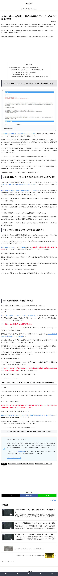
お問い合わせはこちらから (14, 458)
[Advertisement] (29, 50)
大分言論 (4, 463)
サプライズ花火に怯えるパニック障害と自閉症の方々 (23, 72)
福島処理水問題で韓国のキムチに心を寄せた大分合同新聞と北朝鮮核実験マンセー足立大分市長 (27, 415)
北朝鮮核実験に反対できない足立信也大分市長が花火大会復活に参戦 (27, 70)
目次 (27, 64)
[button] (53, 335)
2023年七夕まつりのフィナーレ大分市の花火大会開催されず (23, 67)
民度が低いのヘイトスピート (9, 247)
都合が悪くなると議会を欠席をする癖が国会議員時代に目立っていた (20, 190)
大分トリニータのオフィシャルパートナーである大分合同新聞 (18, 315)
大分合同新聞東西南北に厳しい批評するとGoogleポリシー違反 (18, 133)
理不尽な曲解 (21, 247)
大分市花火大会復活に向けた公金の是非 (20, 74)
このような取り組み (19, 451)
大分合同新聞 (31, 463)
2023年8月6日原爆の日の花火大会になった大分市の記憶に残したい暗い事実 (30, 76)
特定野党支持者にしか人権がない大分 (44, 463)
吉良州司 (24, 463)
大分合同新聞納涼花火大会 (14, 463)
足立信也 (4, 465)
